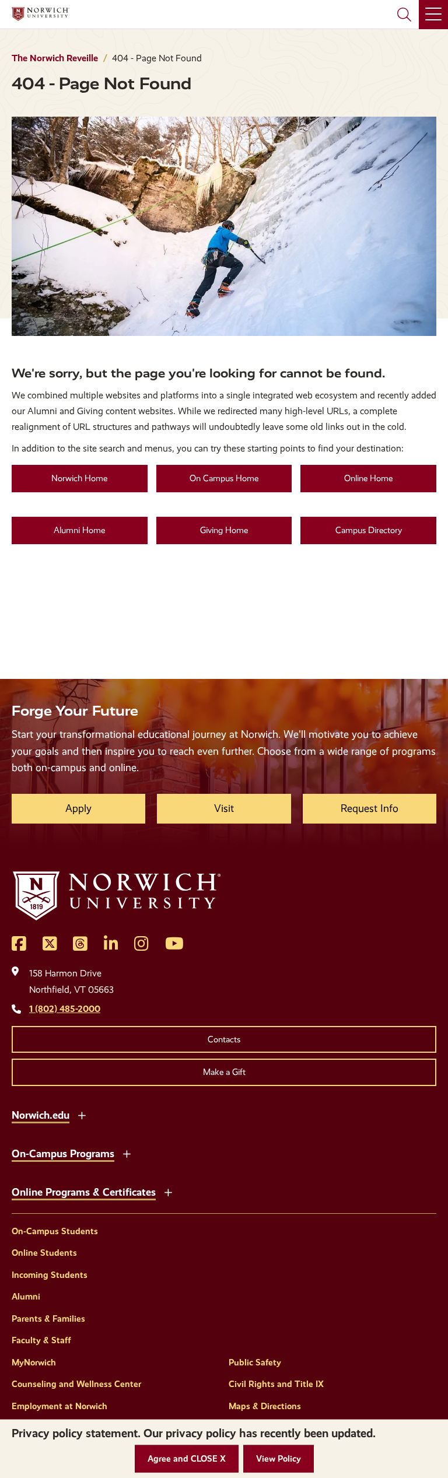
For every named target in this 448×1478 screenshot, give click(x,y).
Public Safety (255, 1362)
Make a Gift (224, 1072)
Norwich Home (79, 478)
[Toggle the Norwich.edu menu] (82, 1114)
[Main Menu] (433, 14)
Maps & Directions (265, 1406)
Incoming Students (50, 1275)
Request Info (369, 808)
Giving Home (224, 530)
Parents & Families (48, 1319)
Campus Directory (368, 530)
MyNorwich (34, 1362)
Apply (78, 808)
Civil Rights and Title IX (276, 1384)
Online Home (368, 478)
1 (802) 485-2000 (64, 1008)
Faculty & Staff (41, 1340)
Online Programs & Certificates (84, 1192)
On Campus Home (224, 478)
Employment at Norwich (59, 1406)
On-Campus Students (55, 1231)
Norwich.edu (40, 1115)
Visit (224, 808)
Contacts (224, 1039)
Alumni (26, 1296)
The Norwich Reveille (55, 58)
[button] (187, 1459)
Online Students (44, 1253)
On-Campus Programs (63, 1153)
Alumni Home (79, 530)
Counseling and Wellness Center (76, 1384)
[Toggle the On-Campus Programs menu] (127, 1152)
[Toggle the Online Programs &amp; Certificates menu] (168, 1191)
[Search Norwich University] (404, 14)
